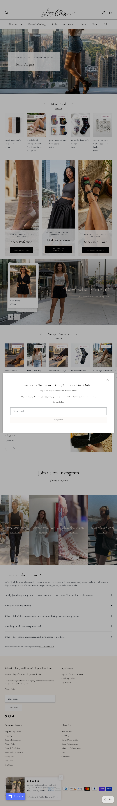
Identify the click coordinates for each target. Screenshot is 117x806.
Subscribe (58, 420)
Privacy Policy (58, 402)
